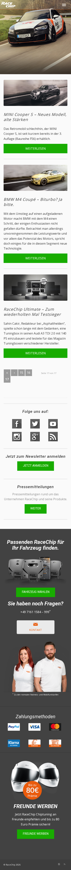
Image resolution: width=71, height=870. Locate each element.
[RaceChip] (23, 7)
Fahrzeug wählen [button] (35, 592)
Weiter (35, 508)
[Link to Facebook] (53, 864)
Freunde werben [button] (35, 833)
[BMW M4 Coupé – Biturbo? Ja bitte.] (36, 178)
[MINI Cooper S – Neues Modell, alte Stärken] (36, 93)
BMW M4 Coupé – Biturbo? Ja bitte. (33, 202)
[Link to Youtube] (42, 864)
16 (28, 373)
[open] (64, 5)
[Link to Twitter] (47, 864)
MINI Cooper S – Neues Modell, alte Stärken (35, 117)
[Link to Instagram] (59, 864)
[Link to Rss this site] (64, 864)
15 (21, 373)
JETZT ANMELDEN (35, 465)
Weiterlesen (35, 148)
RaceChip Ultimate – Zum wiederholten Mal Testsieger (32, 312)
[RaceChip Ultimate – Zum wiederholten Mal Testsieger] (36, 287)
